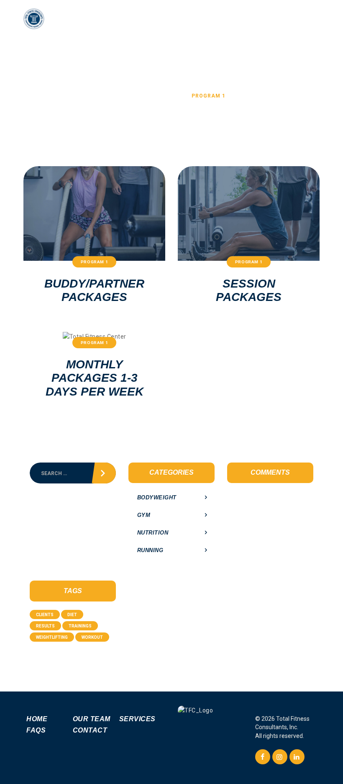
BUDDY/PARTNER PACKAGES (94, 290)
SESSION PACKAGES (249, 290)
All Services (163, 96)
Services (137, 718)
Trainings (80, 626)
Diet (72, 614)
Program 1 (94, 262)
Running (150, 550)
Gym (144, 515)
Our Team (91, 718)
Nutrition (153, 533)
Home (126, 96)
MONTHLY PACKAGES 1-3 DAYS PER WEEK (94, 378)
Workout (92, 637)
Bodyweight (157, 497)
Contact (90, 730)
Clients (45, 614)
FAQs (36, 730)
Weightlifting (52, 637)
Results (45, 626)
